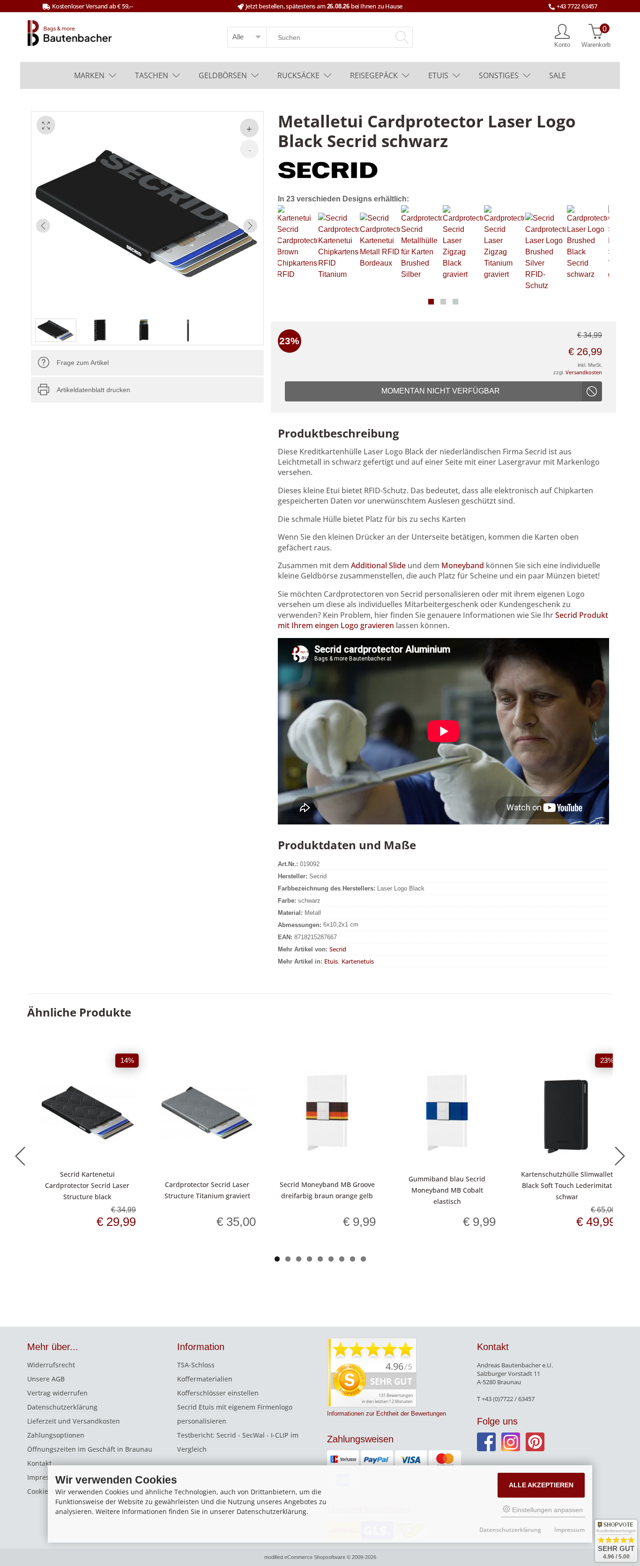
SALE (557, 75)
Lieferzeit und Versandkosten (73, 1421)
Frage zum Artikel (83, 362)
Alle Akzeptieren (541, 1485)
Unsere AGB (46, 1378)
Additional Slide (378, 565)
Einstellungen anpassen (546, 1510)
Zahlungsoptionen (55, 1435)
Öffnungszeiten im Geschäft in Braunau (89, 1449)
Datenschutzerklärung (62, 1407)
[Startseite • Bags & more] (70, 32)
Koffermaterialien (204, 1378)
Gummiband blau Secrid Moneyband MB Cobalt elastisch (447, 1190)
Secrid (337, 948)
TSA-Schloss (196, 1364)
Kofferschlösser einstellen (218, 1392)
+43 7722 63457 (577, 6)
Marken (89, 75)
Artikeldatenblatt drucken (93, 389)
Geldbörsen (223, 75)
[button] (431, 302)
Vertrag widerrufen (57, 1392)
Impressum (45, 1477)
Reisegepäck (374, 75)
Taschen (151, 75)
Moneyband (462, 565)
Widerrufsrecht (51, 1364)
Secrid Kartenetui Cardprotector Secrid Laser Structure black (87, 1185)
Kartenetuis (358, 961)
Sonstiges (499, 75)
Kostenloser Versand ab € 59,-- (92, 6)
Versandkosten (584, 372)
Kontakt (39, 1463)
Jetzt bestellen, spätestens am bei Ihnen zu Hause (324, 6)
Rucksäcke (298, 75)
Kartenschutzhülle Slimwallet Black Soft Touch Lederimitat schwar (567, 1185)
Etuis (438, 75)
